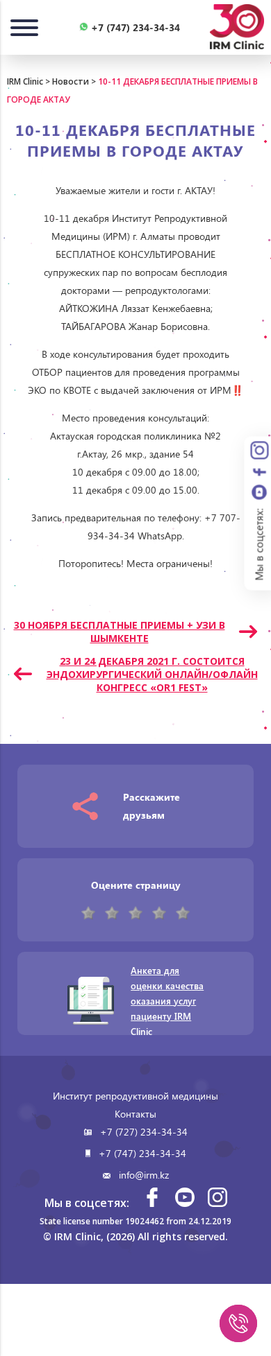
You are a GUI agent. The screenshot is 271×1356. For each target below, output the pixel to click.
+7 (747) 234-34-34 (142, 1153)
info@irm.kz (144, 1174)
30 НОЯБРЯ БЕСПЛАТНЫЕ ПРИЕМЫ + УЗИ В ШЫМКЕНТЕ (119, 631)
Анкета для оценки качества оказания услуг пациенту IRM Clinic (167, 1000)
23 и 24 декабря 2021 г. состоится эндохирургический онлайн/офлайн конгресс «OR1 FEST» (152, 674)
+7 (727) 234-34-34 (144, 1131)
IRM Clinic (25, 81)
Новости (70, 81)
